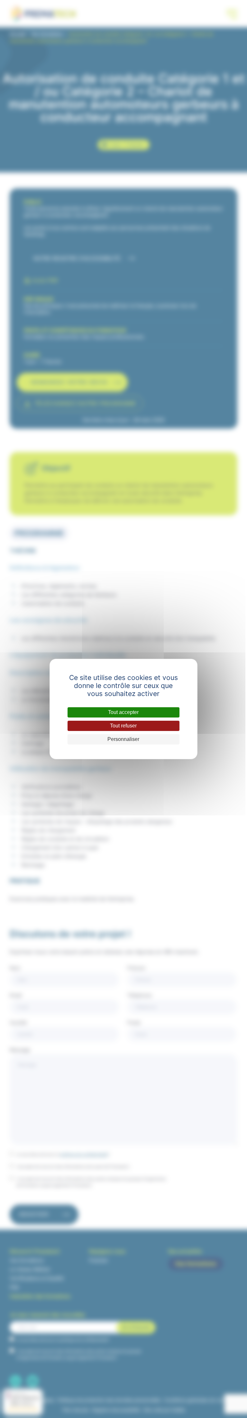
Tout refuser (123, 725)
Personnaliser (123, 739)
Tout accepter (123, 712)
